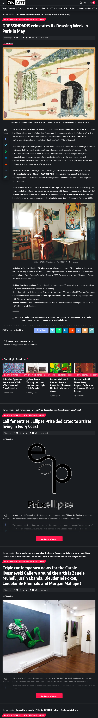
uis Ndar (63, 198)
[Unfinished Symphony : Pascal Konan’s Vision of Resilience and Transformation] (13, 369)
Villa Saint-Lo (54, 198)
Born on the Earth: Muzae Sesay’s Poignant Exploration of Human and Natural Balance (84, 385)
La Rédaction (8, 43)
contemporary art (63, 317)
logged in (17, 344)
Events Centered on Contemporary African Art (24, 19)
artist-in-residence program (43, 317)
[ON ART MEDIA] (16, 2)
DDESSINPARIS (50, 147)
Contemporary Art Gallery (82, 317)
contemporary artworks (49, 320)
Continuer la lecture (49, 539)
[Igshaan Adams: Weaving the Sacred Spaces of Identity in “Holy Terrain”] (37, 369)
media (11, 14)
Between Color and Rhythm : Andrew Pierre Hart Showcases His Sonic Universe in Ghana (60, 385)
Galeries (63, 320)
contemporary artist (30, 320)
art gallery (26, 317)
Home (5, 14)
